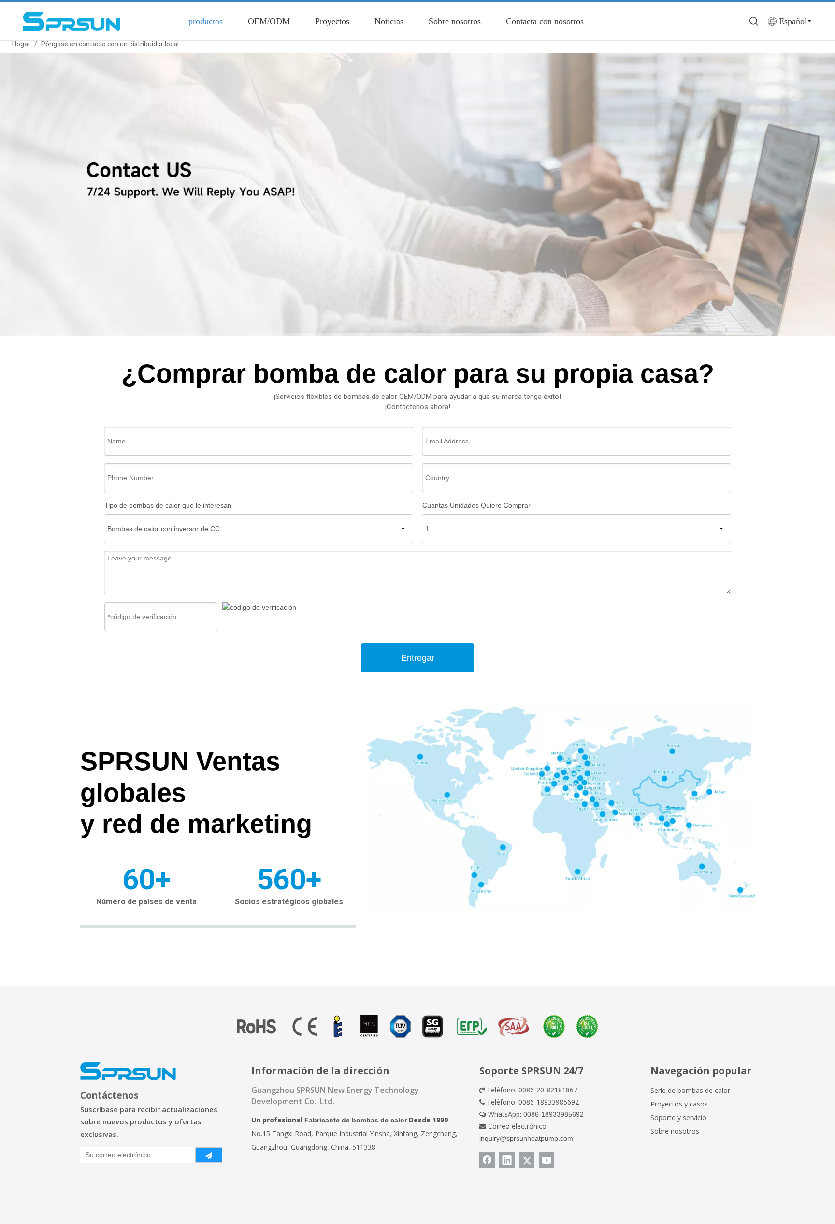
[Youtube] (546, 1160)
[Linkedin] (507, 1160)
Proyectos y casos (679, 1103)
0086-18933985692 (553, 1114)
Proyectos (332, 21)
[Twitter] (526, 1160)
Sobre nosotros (455, 21)
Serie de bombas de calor (690, 1090)
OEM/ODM (269, 21)
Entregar (417, 658)
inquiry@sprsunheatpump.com (526, 1138)
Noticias (388, 21)
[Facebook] (487, 1160)
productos (205, 21)
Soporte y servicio (678, 1117)
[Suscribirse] (208, 1155)
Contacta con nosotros (545, 21)
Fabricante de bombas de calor (355, 1120)
